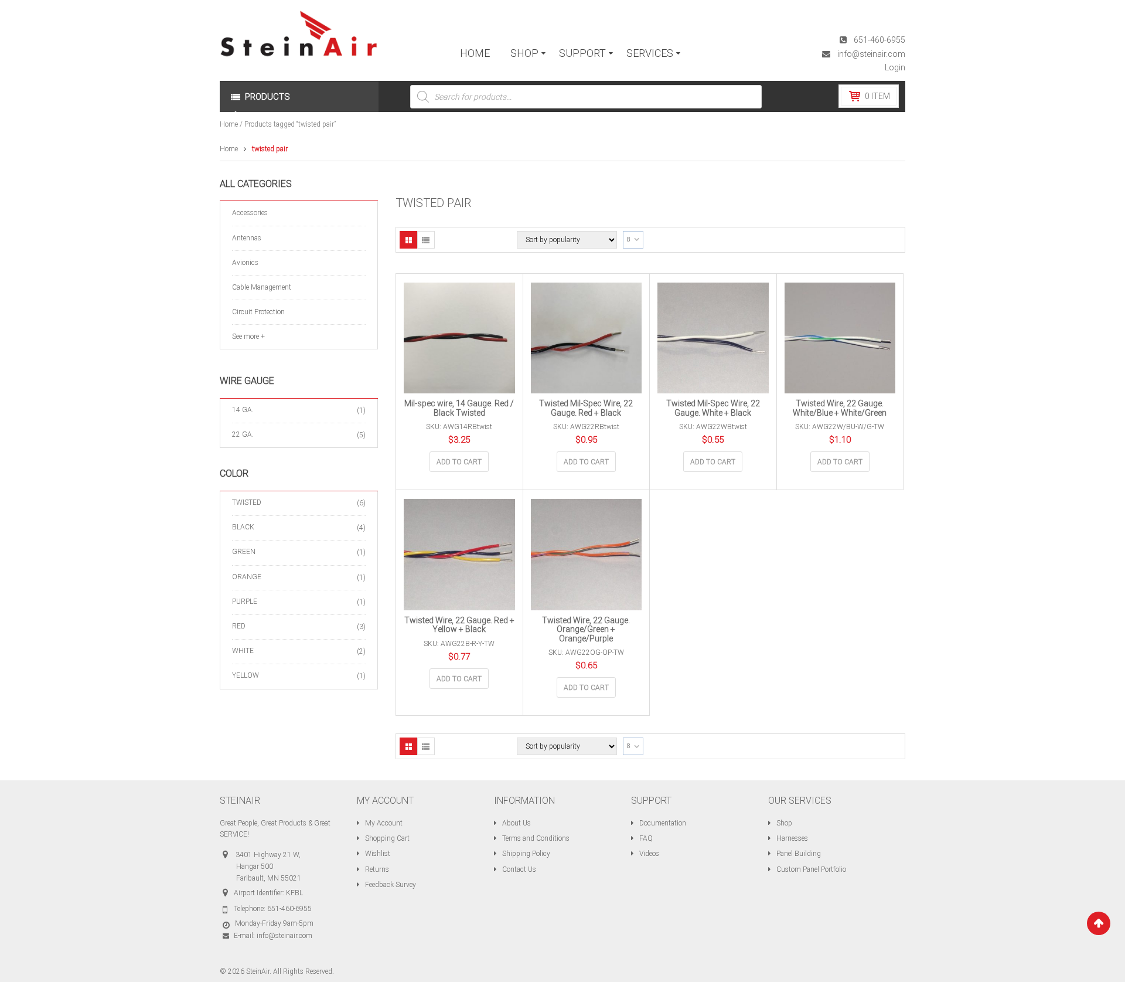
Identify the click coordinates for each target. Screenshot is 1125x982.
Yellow (245, 675)
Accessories (250, 213)
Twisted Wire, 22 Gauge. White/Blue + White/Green (840, 408)
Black (243, 527)
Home (229, 124)
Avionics (245, 263)
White (243, 651)
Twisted (246, 502)
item (877, 96)
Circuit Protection (258, 312)
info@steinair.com (871, 54)
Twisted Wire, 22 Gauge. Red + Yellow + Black (459, 625)
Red (239, 626)
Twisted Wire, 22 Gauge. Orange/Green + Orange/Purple (586, 629)
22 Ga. (243, 434)
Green (243, 552)
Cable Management (261, 287)
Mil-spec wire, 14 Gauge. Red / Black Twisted (459, 408)
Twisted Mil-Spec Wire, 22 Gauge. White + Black (713, 408)
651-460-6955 (879, 40)
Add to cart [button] (459, 462)
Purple (244, 601)
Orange (246, 577)
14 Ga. (243, 410)
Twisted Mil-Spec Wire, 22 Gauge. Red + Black (586, 408)
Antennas (246, 238)
